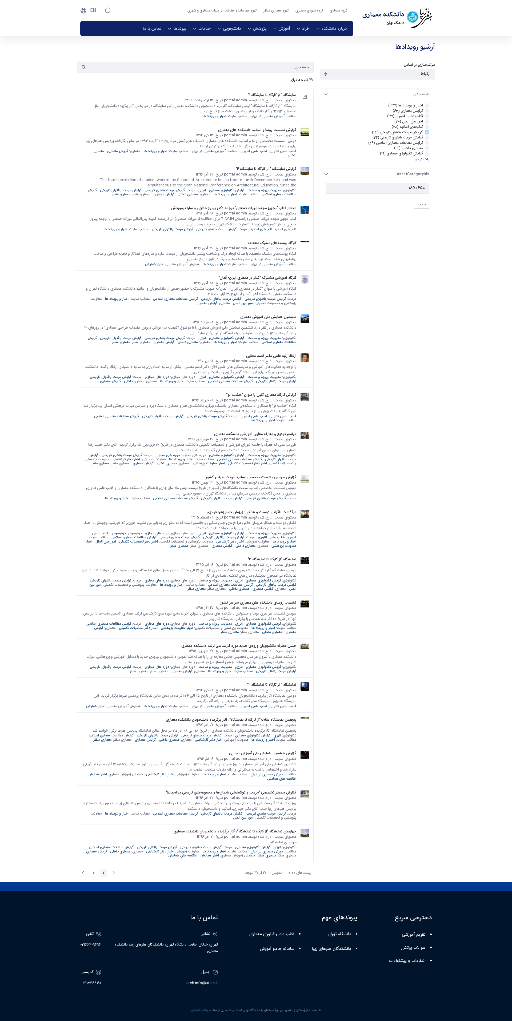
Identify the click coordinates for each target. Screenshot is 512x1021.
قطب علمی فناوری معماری (271, 934)
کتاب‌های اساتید (261, 229)
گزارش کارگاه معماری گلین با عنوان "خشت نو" (261, 394)
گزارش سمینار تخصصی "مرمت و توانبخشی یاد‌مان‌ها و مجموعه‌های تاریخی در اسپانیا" (231, 792)
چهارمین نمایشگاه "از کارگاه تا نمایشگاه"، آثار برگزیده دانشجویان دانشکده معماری (235, 831)
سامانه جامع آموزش (277, 948)
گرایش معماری (117, 151)
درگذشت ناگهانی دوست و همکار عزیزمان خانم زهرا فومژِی (251, 512)
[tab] (377, 94)
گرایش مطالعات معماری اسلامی (175, 299)
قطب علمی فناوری (254, 151)
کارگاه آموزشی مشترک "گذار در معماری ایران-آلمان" (257, 277)
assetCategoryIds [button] (413, 174)
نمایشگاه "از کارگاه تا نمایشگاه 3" (271, 559)
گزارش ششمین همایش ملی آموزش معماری (262, 753)
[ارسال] (83, 67)
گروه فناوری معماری (309, 11)
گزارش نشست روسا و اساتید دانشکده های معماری (257, 130)
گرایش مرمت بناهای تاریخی (165, 190)
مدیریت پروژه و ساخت (264, 190)
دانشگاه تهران (339, 934)
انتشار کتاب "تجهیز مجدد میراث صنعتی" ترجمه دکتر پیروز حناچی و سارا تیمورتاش (233, 208)
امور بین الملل (243, 303)
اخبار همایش (154, 264)
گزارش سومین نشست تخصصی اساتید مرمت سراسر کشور (251, 477)
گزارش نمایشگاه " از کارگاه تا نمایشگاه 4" (265, 169)
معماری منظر (121, 194)
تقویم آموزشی (414, 934)
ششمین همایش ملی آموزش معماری (268, 317)
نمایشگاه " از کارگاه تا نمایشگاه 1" (272, 95)
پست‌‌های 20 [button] (298, 873)
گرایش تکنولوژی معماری (226, 190)
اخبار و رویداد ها (214, 116)
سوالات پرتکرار (413, 947)
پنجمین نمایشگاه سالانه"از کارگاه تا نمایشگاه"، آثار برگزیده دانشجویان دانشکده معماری (231, 719)
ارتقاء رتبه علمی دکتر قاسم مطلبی (271, 355)
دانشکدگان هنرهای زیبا (331, 948)
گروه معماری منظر (276, 11)
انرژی (202, 190)
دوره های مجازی (157, 377)
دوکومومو (118, 533)
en (93, 10)
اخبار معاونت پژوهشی (209, 463)
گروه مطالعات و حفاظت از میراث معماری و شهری (222, 11)
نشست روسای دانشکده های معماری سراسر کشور (258, 602)
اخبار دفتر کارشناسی (126, 459)
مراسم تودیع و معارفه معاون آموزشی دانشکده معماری (255, 434)
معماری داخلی (188, 194)
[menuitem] (331, 28)
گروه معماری (338, 11)
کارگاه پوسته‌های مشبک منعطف (272, 243)
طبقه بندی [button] (421, 94)
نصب (421, 204)
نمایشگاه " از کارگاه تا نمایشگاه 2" (271, 684)
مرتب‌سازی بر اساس (419, 65)
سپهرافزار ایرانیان (201, 1010)
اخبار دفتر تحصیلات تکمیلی (247, 463)
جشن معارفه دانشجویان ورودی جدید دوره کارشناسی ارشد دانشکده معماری (238, 645)
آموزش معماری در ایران (268, 116)
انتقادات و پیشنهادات (407, 960)
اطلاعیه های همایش (281, 778)
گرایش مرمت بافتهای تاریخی (120, 190)
